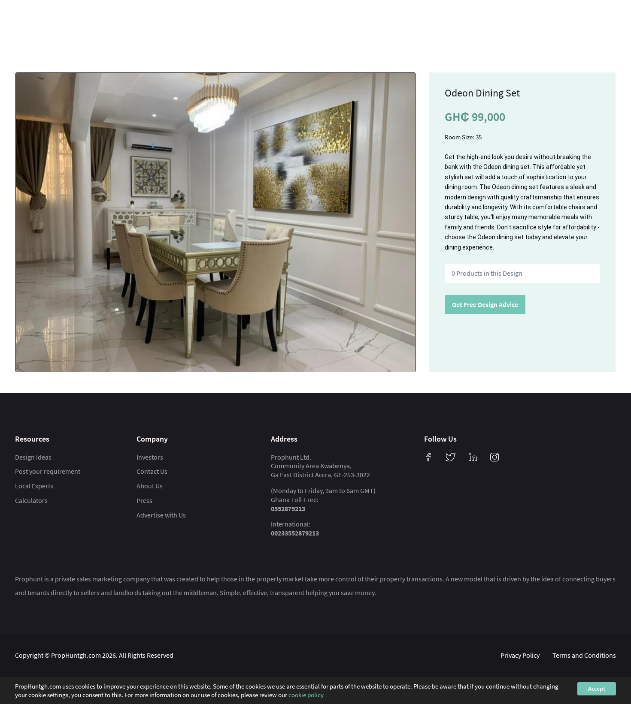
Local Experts (34, 485)
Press (144, 500)
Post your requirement (47, 471)
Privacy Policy (520, 655)
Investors (150, 457)
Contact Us (152, 471)
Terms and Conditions (584, 655)
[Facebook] (428, 457)
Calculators (31, 500)
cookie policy (306, 694)
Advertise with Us (161, 515)
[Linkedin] (473, 457)
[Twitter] (451, 457)
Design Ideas (33, 457)
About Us (150, 485)
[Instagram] (494, 457)
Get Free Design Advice (485, 304)
